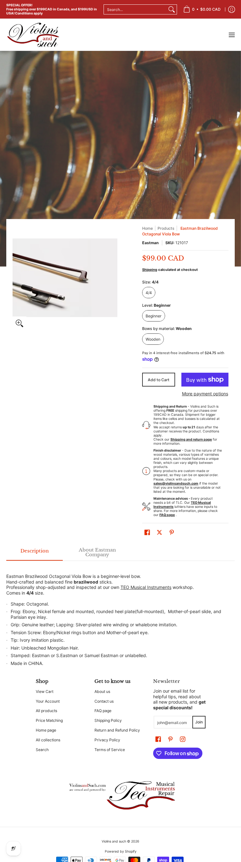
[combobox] (135, 9)
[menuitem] (202, 9)
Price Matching (49, 720)
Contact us (104, 701)
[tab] (34, 552)
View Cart (44, 691)
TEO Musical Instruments (145, 587)
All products (46, 710)
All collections (48, 740)
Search (42, 749)
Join (199, 722)
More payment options (205, 393)
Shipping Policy (108, 720)
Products (166, 228)
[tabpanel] (120, 617)
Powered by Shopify (121, 851)
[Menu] (231, 35)
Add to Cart (158, 379)
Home (147, 228)
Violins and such (114, 841)
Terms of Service (109, 749)
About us (102, 691)
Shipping (149, 269)
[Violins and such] (33, 35)
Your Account (48, 701)
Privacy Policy (107, 740)
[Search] (172, 9)
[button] (147, 532)
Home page (46, 730)
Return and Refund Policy (117, 730)
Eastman (150, 242)
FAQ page (102, 710)
